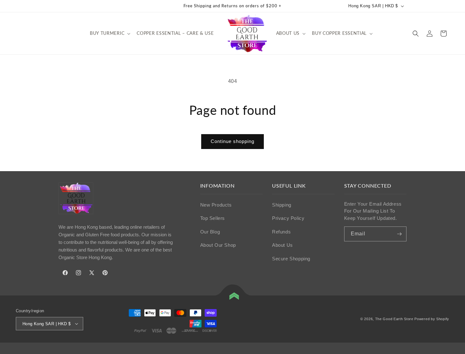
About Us (282, 245)
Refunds (281, 231)
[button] (109, 33)
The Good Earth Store (394, 319)
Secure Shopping (291, 258)
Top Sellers (212, 218)
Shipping (281, 205)
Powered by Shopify (431, 319)
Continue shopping (232, 141)
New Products (216, 205)
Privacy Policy (288, 218)
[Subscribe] (399, 234)
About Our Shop (218, 245)
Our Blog (210, 231)
